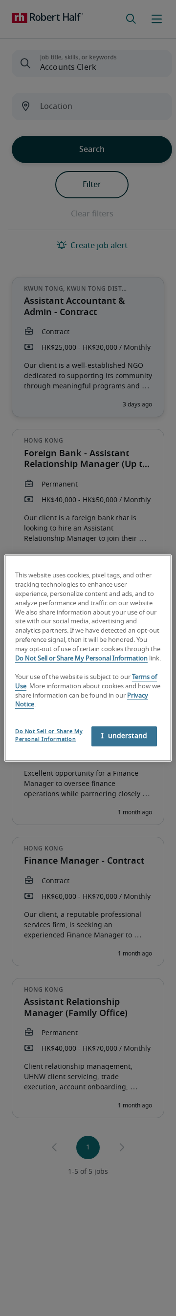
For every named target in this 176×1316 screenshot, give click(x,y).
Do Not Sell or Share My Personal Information (81, 659)
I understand (124, 736)
